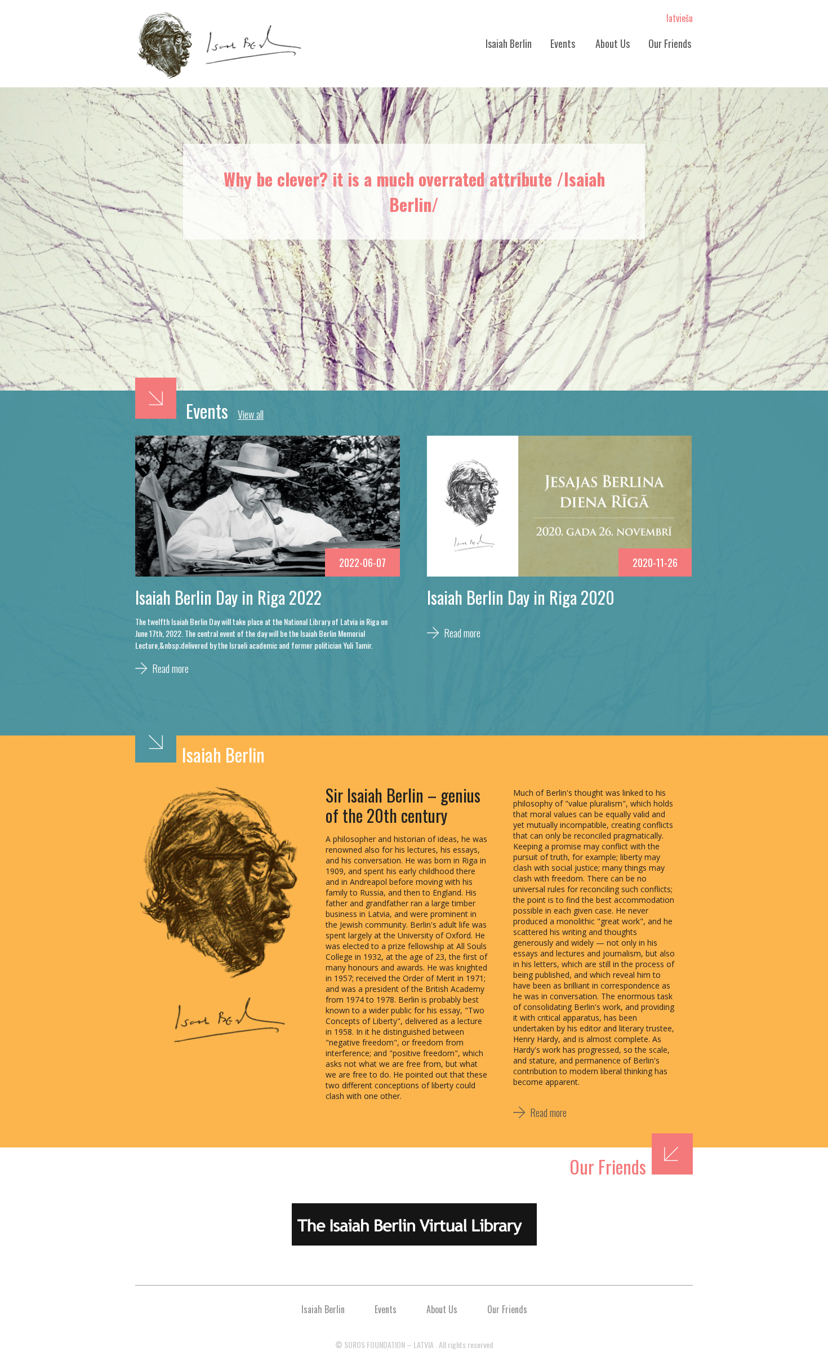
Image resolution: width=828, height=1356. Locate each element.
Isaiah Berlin (509, 43)
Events (562, 43)
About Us (612, 43)
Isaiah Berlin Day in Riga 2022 (228, 597)
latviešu (679, 18)
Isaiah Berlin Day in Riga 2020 (521, 597)
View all (251, 414)
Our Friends (669, 43)
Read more (170, 668)
